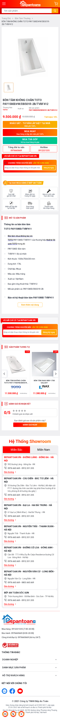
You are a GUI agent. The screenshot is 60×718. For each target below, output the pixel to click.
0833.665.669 (28, 582)
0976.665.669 (14, 468)
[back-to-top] (55, 701)
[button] (4, 373)
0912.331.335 (28, 468)
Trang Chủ (6, 18)
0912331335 (17, 629)
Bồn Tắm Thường (23, 18)
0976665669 (16, 633)
